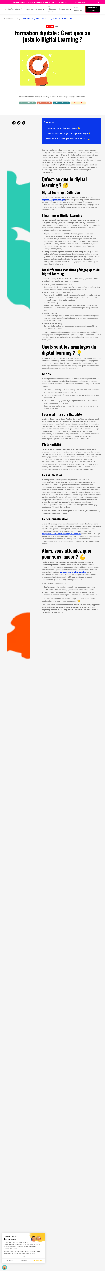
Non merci (9, 1260)
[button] (15, 9)
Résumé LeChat (79, 103)
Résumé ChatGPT (28, 103)
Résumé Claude (45, 103)
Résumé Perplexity (62, 103)
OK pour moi (38, 1260)
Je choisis (23, 1260)
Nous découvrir (78, 9)
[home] (5, 9)
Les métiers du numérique (51, 9)
